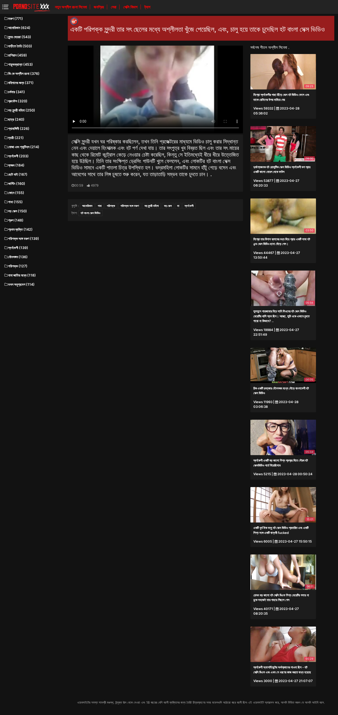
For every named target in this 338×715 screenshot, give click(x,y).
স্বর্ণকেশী (189, 206)
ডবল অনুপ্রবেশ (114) (21, 284)
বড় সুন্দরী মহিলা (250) (21, 110)
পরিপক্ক (111, 206)
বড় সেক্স (168, 206)
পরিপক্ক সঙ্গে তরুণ (130, 206)
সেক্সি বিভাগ (131, 6)
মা (178, 206)
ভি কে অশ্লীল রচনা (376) (24, 73)
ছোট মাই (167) (17, 174)
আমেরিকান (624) (19, 28)
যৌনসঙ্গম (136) (18, 257)
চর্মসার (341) (16, 92)
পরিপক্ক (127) (17, 266)
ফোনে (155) (16, 193)
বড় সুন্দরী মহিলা (152, 206)
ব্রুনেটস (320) (17, 101)
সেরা (114, 6)
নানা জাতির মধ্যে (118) (22, 275)
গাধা (99, 206)
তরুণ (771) (15, 18)
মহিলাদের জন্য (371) (21, 83)
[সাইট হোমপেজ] (31, 7)
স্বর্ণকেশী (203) (18, 156)
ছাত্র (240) (16, 119)
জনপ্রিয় (99, 6)
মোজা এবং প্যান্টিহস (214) (23, 147)
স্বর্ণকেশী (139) (18, 248)
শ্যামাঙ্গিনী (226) (18, 128)
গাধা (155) (15, 202)
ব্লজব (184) (16, 165)
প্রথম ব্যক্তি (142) (20, 229)
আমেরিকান (87, 206)
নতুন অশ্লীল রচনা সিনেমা (71, 6)
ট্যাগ (147, 6)
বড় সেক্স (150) (17, 211)
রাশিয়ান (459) (17, 55)
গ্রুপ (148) (16, 220)
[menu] (5, 6)
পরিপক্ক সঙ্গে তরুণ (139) (23, 238)
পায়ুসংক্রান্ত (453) (20, 64)
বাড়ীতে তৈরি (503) (20, 46)
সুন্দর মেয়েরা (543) (19, 37)
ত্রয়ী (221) (16, 138)
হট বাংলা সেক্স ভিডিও (90, 213)
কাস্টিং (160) (16, 183)
